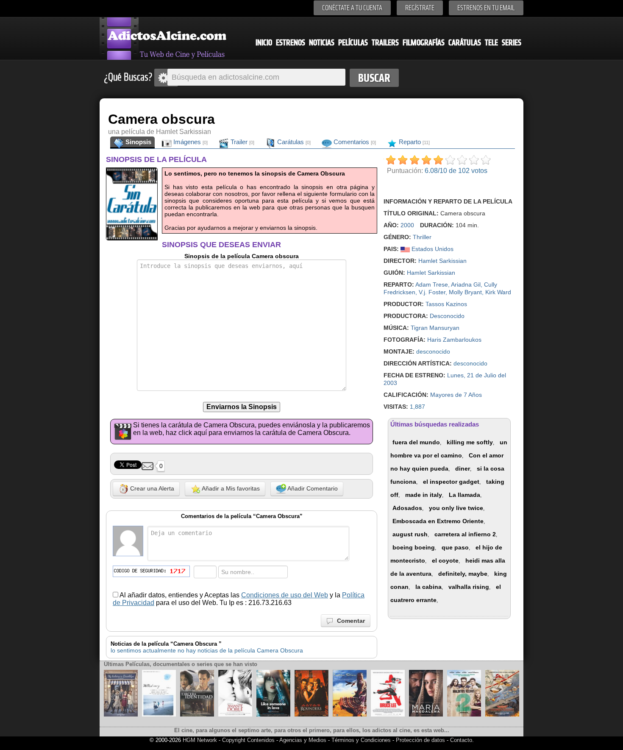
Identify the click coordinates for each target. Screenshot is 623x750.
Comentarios (354, 141)
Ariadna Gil (466, 284)
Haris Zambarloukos (454, 339)
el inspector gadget (451, 481)
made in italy (423, 494)
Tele (491, 42)
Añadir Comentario (312, 488)
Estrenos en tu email (486, 7)
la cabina (428, 586)
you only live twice (456, 508)
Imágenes (190, 141)
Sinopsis (137, 141)
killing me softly (470, 442)
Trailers (385, 42)
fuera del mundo (416, 442)
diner (462, 468)
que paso (455, 547)
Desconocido (447, 315)
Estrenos (290, 42)
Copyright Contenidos (248, 740)
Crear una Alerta (151, 488)
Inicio (264, 42)
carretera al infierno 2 (465, 534)
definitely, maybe (462, 573)
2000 (407, 225)
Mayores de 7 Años (456, 394)
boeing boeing (413, 547)
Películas (353, 42)
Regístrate (419, 7)
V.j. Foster (432, 292)
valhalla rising (468, 586)
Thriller (422, 237)
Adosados (407, 508)
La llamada (464, 494)
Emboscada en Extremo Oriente (438, 521)
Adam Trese (431, 284)
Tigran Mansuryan (435, 327)
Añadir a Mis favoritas (230, 488)
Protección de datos (420, 740)
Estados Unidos (431, 248)
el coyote (445, 560)
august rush (410, 534)
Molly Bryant (465, 292)
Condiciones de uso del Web (284, 595)
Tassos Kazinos (446, 304)
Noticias (321, 42)
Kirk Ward (498, 292)
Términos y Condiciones (361, 740)
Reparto (413, 141)
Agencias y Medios (302, 740)
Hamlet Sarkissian (442, 260)
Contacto (461, 740)
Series (511, 42)
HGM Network (200, 740)
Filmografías (424, 42)
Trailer (241, 141)
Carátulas (464, 42)
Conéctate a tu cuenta (352, 7)
